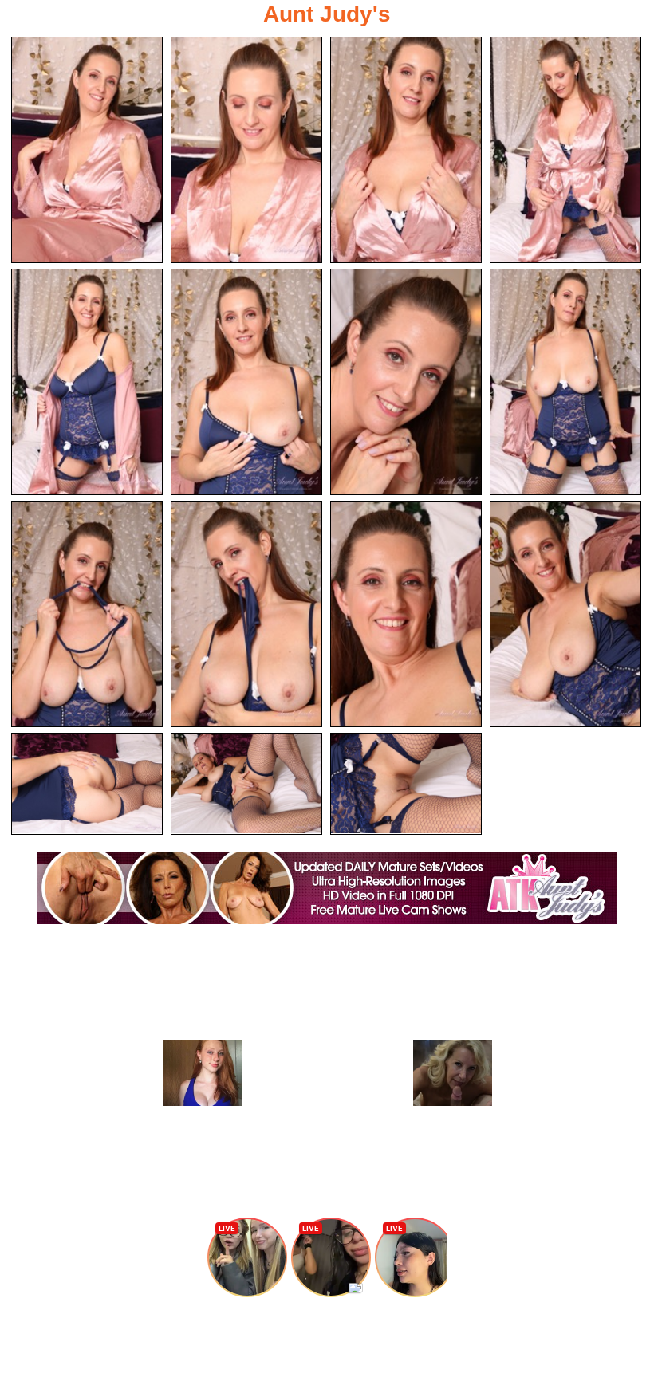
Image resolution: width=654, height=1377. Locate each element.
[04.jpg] (565, 150)
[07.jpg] (406, 382)
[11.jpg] (406, 614)
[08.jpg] (565, 382)
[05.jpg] (87, 382)
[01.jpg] (87, 150)
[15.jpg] (406, 784)
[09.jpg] (87, 614)
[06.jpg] (246, 382)
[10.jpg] (246, 614)
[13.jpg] (87, 784)
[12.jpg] (565, 614)
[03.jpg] (406, 150)
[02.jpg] (246, 150)
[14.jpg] (246, 784)
